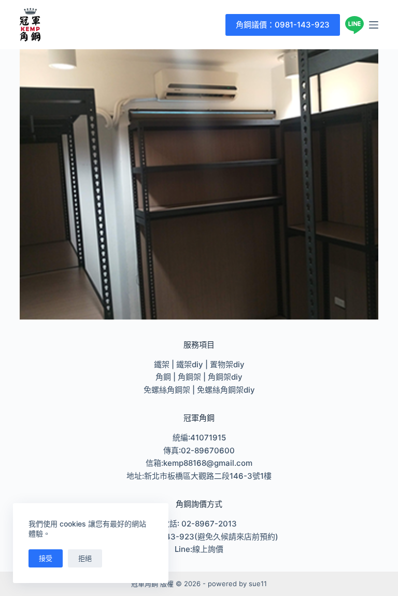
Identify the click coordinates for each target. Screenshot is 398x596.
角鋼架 (189, 377)
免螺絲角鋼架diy (226, 390)
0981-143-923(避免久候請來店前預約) (208, 537)
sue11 (258, 583)
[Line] (354, 25)
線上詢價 (207, 549)
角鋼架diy (225, 377)
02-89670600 (208, 450)
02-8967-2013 (209, 524)
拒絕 (85, 558)
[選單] (373, 25)
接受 (45, 558)
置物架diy (227, 364)
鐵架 (161, 364)
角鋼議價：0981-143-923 (283, 25)
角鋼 (163, 377)
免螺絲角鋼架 (167, 390)
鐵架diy (189, 364)
